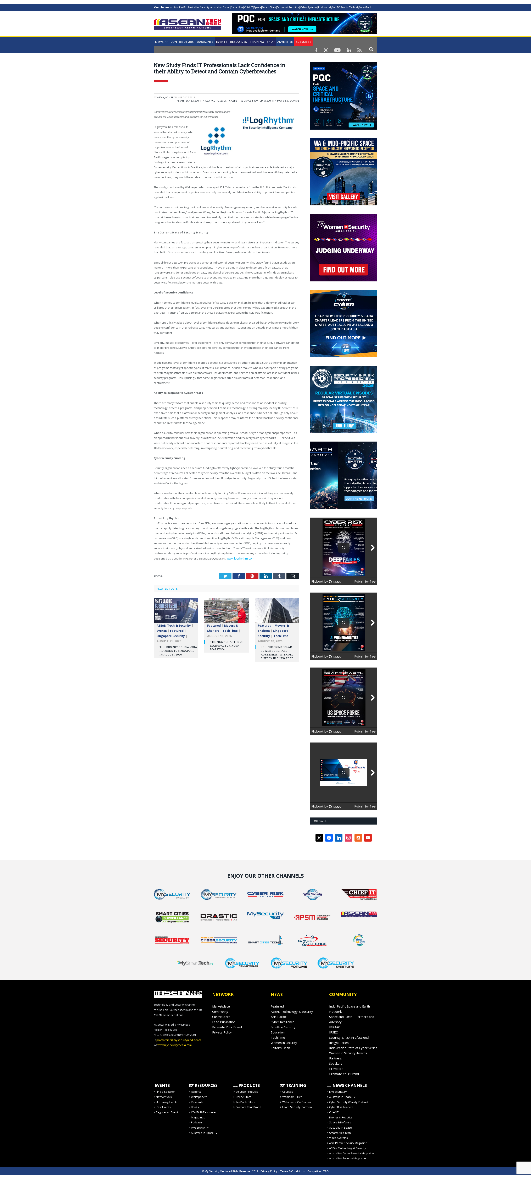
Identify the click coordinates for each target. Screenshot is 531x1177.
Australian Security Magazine (347, 1158)
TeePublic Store (245, 1102)
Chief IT (248, 7)
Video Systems (308, 7)
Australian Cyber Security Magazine (351, 1153)
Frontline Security (264, 100)
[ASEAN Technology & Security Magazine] (187, 25)
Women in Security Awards (348, 1053)
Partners (335, 1058)
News (159, 42)
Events (221, 42)
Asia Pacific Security (217, 100)
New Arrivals (164, 1097)
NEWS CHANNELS (349, 1085)
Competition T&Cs (318, 1171)
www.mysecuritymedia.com (174, 1045)
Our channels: (163, 7)
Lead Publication (223, 1022)
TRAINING (257, 42)
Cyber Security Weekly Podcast (348, 1102)
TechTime (230, 630)
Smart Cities (269, 7)
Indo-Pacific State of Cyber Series (353, 1048)
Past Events (163, 1107)
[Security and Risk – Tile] (343, 432)
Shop (270, 42)
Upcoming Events (167, 1102)
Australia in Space (340, 1127)
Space (257, 7)
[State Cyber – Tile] (343, 356)
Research (197, 1102)
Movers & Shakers (288, 100)
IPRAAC (334, 1027)
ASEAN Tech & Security (190, 100)
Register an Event (167, 1112)
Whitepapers (199, 1097)
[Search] (371, 49)
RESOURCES (206, 1085)
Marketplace (221, 1006)
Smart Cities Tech (340, 1133)
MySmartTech (363, 7)
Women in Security (284, 1043)
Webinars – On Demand (297, 1102)
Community (220, 1011)
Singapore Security (171, 635)
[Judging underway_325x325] (343, 280)
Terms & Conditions (292, 1171)
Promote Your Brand (227, 1027)
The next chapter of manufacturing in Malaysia (226, 644)
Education (278, 1032)
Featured (177, 630)
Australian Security (198, 7)
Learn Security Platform (297, 1107)
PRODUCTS (248, 1085)
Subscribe (303, 42)
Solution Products (247, 1092)
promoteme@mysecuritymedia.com (178, 1040)
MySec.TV (334, 7)
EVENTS (162, 1085)
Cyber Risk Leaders (341, 1107)
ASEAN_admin (165, 97)
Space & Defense (340, 1122)
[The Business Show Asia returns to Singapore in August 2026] (176, 611)
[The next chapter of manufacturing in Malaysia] (226, 611)
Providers (336, 1069)
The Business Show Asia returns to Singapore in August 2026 (178, 649)
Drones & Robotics (288, 7)
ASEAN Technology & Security (292, 1011)
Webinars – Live (292, 1097)
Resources (238, 42)
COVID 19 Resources (204, 1112)
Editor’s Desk (280, 1048)
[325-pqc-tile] (343, 128)
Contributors (182, 42)
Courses (287, 1092)
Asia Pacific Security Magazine (348, 1143)
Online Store (243, 1097)
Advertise (285, 42)
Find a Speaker (165, 1092)
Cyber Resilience (241, 100)
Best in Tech (348, 7)
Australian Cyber (220, 7)
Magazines (204, 42)
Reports (196, 1092)
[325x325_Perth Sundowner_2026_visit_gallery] (343, 204)
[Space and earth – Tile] (343, 508)
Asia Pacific (180, 7)
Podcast (323, 7)
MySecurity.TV (200, 1127)
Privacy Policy (222, 1032)
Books (195, 1107)
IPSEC (333, 1032)
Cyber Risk (237, 7)
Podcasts (197, 1122)
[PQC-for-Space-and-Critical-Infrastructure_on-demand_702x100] (304, 33)
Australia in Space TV (204, 1133)
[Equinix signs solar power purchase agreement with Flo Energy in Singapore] (277, 611)
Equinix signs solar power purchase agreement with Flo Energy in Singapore (277, 651)
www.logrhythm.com (239, 558)
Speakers (335, 1063)
